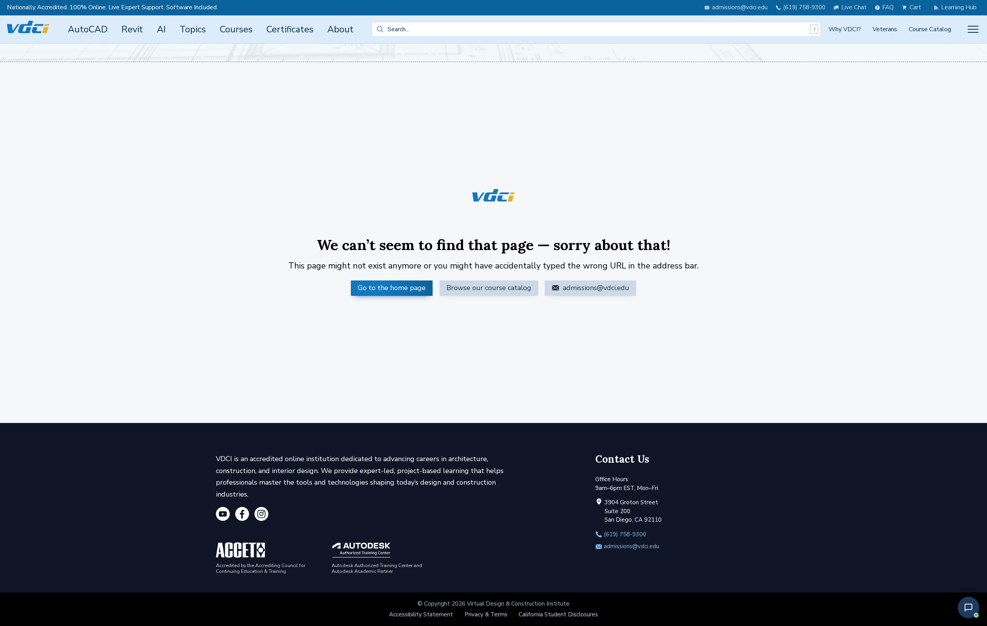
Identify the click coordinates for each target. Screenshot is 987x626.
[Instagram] (261, 515)
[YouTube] (223, 515)
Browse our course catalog (488, 287)
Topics (193, 29)
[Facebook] (242, 515)
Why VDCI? (845, 29)
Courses (236, 29)
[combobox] (596, 29)
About (340, 29)
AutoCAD (88, 29)
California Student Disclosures (558, 614)
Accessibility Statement (421, 614)
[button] (968, 607)
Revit (132, 29)
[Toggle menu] (973, 29)
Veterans (884, 29)
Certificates (289, 29)
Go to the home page (392, 287)
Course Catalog (930, 29)
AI (161, 29)
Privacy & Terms (486, 614)
